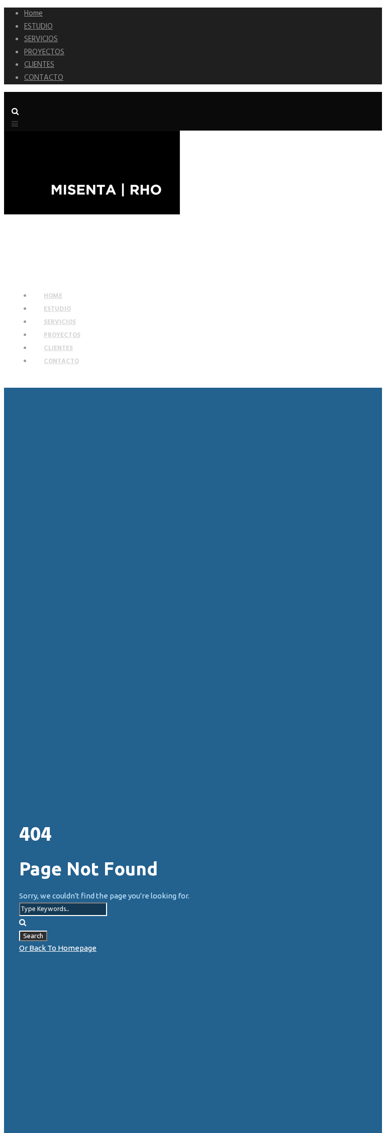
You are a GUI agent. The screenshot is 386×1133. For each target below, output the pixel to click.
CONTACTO (43, 78)
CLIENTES (39, 65)
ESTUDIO (38, 27)
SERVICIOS (41, 39)
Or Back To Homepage (57, 948)
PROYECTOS (44, 52)
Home (33, 14)
